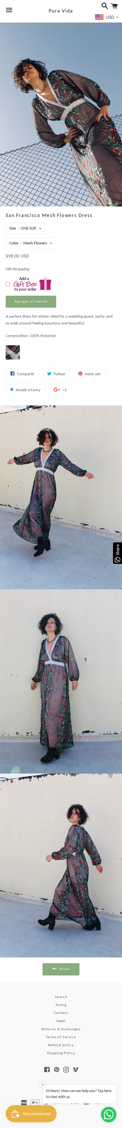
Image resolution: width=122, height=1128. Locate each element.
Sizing (61, 1005)
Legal (61, 1021)
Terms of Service (61, 1037)
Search (61, 997)
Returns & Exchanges (61, 1029)
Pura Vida (61, 11)
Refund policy (61, 1045)
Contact (61, 1013)
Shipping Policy (61, 1053)
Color (13, 243)
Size (12, 228)
